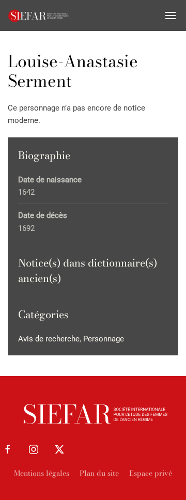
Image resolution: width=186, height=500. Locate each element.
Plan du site (99, 473)
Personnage (103, 338)
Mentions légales (41, 473)
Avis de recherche (49, 338)
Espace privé (150, 473)
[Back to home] (39, 15)
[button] (170, 15)
